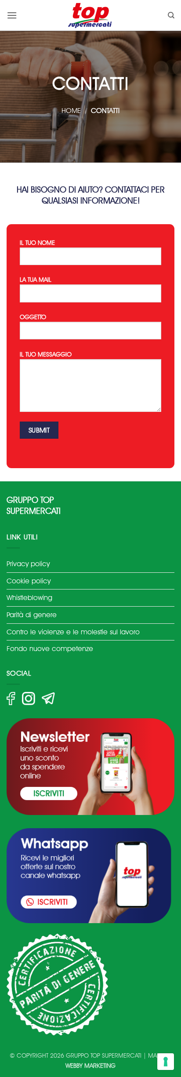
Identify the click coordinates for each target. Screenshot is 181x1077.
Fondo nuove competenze (50, 648)
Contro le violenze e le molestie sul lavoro (73, 632)
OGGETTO (33, 316)
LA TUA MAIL (35, 279)
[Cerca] (171, 15)
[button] (12, 15)
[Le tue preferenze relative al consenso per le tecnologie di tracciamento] (165, 1061)
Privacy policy (28, 564)
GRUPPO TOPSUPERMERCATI (34, 505)
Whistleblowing (29, 597)
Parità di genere (32, 615)
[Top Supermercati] (90, 15)
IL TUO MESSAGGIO (46, 354)
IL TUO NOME (37, 242)
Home (71, 110)
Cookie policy (29, 581)
